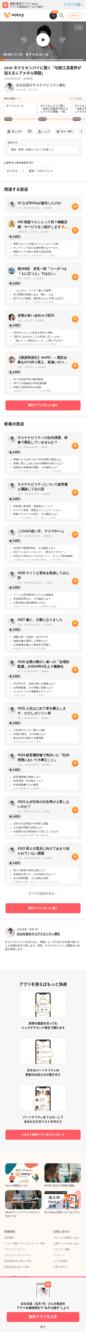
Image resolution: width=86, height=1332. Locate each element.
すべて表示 (76, 98)
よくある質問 (60, 1261)
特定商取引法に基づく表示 (18, 1261)
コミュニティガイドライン (18, 1255)
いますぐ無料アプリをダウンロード (43, 1134)
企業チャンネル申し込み (66, 1243)
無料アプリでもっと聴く (43, 405)
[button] (43, 40)
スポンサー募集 (61, 1249)
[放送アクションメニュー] (81, 131)
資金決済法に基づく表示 (16, 1267)
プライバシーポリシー (15, 1249)
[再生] (75, 206)
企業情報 (8, 1237)
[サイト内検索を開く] (62, 16)
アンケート (59, 1255)
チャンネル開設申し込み (66, 1237)
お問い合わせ (60, 1267)
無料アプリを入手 (43, 1317)
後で (43, 1326)
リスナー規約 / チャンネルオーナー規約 (24, 1243)
